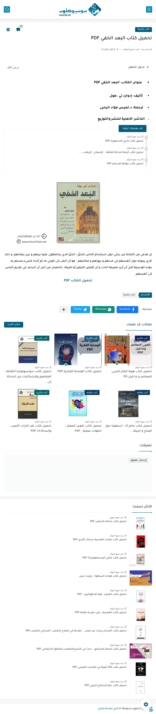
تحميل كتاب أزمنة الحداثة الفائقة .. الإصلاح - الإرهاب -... (111, 152)
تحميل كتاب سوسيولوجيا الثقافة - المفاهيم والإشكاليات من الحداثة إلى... (27, 377)
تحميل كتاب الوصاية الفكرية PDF (79, 371)
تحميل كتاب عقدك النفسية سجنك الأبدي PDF (100, 539)
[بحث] (7, 9)
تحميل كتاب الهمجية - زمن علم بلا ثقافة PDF (101, 612)
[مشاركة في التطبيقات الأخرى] (64, 309)
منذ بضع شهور (116, 517)
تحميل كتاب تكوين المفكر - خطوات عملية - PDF (83, 429)
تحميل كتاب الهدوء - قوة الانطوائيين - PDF (102, 594)
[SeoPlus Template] (150, 709)
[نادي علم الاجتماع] (78, 9)
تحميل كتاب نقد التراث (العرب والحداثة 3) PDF (31, 429)
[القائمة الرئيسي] (149, 9)
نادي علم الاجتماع (108, 708)
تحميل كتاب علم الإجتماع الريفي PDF (105, 685)
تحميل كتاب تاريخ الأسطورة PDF (124, 141)
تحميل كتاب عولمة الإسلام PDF (125, 163)
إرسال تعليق (139, 460)
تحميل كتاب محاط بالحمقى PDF (108, 521)
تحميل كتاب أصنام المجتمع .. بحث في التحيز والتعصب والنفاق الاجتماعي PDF (82, 649)
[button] (127, 309)
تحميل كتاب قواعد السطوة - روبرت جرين (103, 576)
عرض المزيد (13, 324)
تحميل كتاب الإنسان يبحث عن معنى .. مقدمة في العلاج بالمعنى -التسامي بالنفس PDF (76, 631)
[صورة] (141, 523)
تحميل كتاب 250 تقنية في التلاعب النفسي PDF (100, 667)
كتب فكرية (143, 29)
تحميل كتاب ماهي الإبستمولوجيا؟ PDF (104, 558)
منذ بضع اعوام (133, 136)
